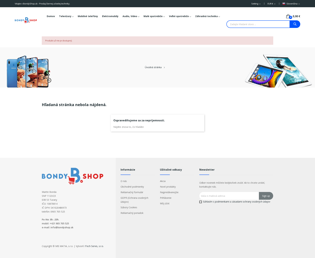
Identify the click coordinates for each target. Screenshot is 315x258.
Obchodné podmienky (132, 186)
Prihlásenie (165, 197)
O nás (124, 181)
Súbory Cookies (129, 207)
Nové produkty (168, 186)
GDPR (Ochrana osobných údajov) (134, 199)
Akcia (163, 181)
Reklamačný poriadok (132, 212)
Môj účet (164, 203)
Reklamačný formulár (132, 192)
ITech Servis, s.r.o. (94, 246)
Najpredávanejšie (169, 192)
